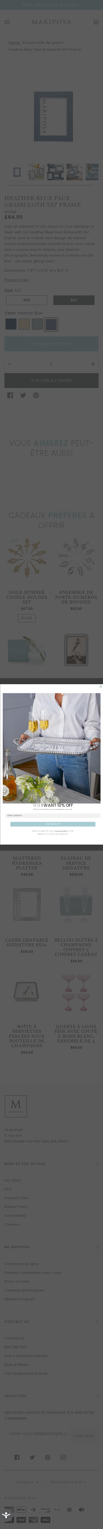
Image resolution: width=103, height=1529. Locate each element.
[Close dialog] (100, 686)
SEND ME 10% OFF (52, 824)
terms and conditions (61, 831)
